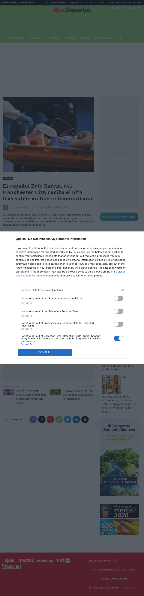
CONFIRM (45, 352)
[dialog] (72, 298)
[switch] (118, 298)
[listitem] (72, 290)
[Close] (136, 239)
